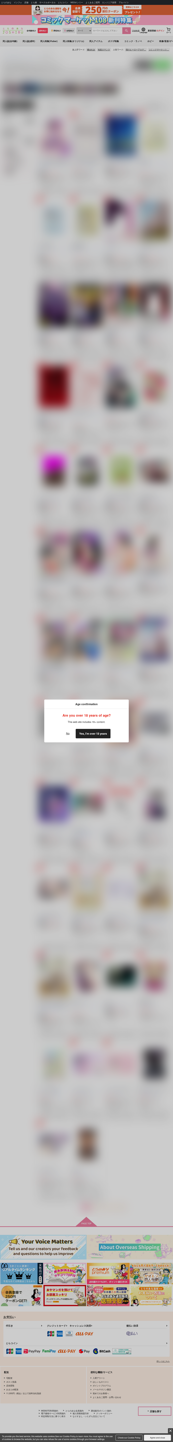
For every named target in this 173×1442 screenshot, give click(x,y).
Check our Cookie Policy (129, 1437)
